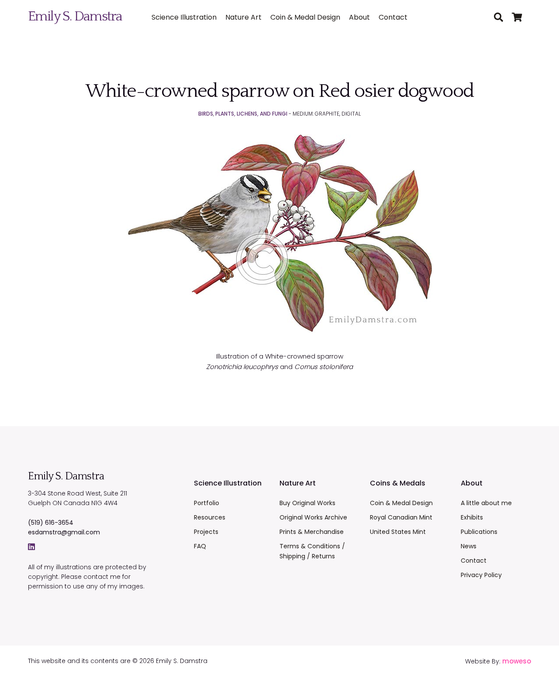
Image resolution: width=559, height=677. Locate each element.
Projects (206, 531)
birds (205, 113)
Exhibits (472, 517)
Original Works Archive (313, 517)
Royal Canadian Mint (401, 517)
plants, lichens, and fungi (251, 113)
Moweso (516, 661)
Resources (209, 517)
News (468, 546)
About (359, 17)
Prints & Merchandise (312, 531)
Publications (479, 531)
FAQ (200, 546)
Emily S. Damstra (75, 16)
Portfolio (206, 503)
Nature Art (243, 17)
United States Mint (398, 531)
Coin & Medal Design (305, 17)
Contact (393, 17)
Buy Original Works (307, 503)
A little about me (486, 503)
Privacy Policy (481, 575)
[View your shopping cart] (521, 18)
